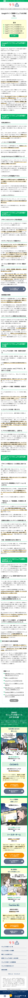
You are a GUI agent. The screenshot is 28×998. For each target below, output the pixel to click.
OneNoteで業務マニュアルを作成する (14, 692)
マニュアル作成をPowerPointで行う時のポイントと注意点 (14, 695)
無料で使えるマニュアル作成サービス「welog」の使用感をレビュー (14, 688)
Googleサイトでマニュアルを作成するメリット (14, 27)
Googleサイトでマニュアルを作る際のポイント (14, 33)
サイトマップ (17, 973)
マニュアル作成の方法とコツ (7, 966)
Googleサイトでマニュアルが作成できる (13, 24)
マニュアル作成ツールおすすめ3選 (19, 996)
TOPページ (10, 973)
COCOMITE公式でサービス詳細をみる (14, 785)
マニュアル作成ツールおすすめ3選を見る (14, 289)
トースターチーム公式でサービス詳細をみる (14, 855)
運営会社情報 (4, 969)
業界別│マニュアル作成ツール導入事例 (9, 958)
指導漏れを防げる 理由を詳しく (14, 931)
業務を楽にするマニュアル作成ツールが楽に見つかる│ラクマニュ (14, 674)
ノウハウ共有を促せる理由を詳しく (13, 861)
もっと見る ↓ (14, 700)
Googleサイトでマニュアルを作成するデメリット (15, 29)
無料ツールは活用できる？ (11, 678)
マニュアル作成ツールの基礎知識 (8, 962)
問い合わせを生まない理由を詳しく (13, 791)
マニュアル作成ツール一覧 (7, 946)
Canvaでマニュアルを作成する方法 (13, 681)
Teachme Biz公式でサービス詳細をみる (14, 925)
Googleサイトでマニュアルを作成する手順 (13, 31)
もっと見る (13, 35)
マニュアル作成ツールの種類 (7, 950)
